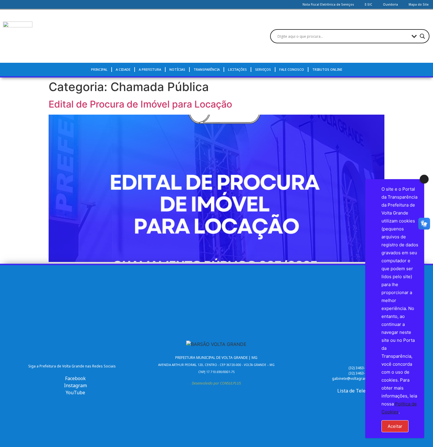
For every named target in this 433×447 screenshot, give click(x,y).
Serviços (263, 69)
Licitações (237, 69)
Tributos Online (327, 69)
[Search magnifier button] (422, 36)
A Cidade (123, 69)
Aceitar (395, 426)
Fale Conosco (291, 69)
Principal (99, 69)
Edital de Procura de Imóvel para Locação (140, 104)
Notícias (177, 69)
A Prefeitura (150, 69)
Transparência (207, 69)
